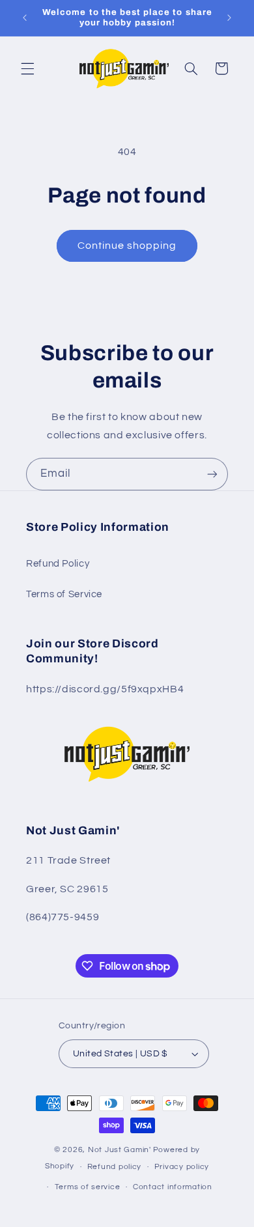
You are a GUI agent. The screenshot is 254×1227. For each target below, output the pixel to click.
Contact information (172, 1187)
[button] (27, 68)
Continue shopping (127, 245)
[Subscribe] (212, 474)
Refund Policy (57, 564)
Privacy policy (181, 1166)
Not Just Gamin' (119, 1149)
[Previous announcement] (24, 17)
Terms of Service (64, 594)
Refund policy (114, 1166)
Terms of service (87, 1187)
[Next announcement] (229, 17)
